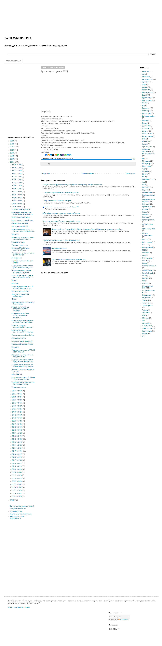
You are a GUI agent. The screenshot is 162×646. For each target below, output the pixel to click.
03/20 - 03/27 (17, 463)
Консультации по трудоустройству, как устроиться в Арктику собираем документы (73, 185)
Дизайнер (146, 126)
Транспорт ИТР (147, 305)
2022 (12, 144)
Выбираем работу (148, 116)
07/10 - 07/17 (17, 415)
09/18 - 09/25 (17, 207)
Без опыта (146, 90)
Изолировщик (17, 258)
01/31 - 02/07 (17, 484)
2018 (12, 156)
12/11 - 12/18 (17, 170)
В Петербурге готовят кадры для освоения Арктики (61, 213)
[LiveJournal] (61, 155)
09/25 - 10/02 (17, 204)
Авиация (145, 71)
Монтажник (146, 166)
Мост (144, 177)
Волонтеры (146, 111)
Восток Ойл (146, 113)
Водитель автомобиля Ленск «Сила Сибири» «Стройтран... (23, 365)
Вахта (144, 103)
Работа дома (147, 242)
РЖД (144, 250)
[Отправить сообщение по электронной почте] (48, 164)
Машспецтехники (148, 154)
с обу (144, 255)
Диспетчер (146, 128)
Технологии (146, 303)
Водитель (145, 108)
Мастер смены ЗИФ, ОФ (20, 226)
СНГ (143, 281)
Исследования (147, 136)
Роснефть (145, 253)
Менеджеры (146, 164)
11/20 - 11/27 (17, 180)
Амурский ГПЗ (147, 79)
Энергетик (15, 347)
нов (143, 182)
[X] (53, 155)
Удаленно (145, 313)
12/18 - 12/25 (17, 168)
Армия (144, 87)
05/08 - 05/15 (17, 442)
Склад (144, 275)
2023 (12, 141)
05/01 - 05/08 (17, 445)
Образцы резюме (148, 195)
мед (143, 158)
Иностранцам (147, 134)
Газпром (145, 120)
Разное (145, 245)
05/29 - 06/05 (17, 433)
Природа (145, 217)
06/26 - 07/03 (17, 421)
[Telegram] (70, 155)
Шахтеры (145, 318)
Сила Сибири (147, 270)
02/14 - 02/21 (17, 478)
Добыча (145, 131)
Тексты (144, 300)
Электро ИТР (147, 326)
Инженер (15, 283)
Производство (147, 224)
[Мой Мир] (51, 155)
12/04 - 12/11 (17, 174)
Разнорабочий (147, 247)
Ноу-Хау (145, 190)
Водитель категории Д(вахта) (20, 514)
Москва (145, 174)
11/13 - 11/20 (17, 183)
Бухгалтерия (146, 100)
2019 (12, 153)
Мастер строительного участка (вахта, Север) (23, 254)
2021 (12, 147)
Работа (145, 239)
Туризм (145, 310)
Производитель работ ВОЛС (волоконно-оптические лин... (23, 230)
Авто (144, 74)
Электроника (147, 331)
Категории (146, 141)
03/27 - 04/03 (17, 460)
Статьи (144, 283)
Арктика (145, 82)
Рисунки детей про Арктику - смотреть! (58, 201)
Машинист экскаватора (147, 150)
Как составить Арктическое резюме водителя (68, 259)
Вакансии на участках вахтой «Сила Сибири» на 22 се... (22, 287)
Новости (145, 187)
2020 (12, 150)
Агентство (146, 76)
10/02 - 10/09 (17, 201)
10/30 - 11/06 (17, 189)
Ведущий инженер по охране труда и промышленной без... (23, 361)
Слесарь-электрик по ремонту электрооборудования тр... (23, 321)
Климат (145, 144)
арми (144, 84)
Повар (144, 212)
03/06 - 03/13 (17, 469)
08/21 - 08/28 (17, 400)
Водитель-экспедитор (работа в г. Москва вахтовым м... (23, 378)
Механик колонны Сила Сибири (23, 335)
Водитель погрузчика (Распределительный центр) (61, 221)
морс (144, 169)
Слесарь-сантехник (19, 338)
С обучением (147, 258)
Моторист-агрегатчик (18, 509)
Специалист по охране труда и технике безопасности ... (23, 238)
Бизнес (144, 95)
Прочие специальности (148, 234)
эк (143, 320)
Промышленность (148, 229)
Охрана (145, 209)
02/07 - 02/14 (17, 481)
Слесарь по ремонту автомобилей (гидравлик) (22, 326)
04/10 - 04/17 (17, 454)
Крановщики (147, 147)
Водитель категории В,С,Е (21, 209)
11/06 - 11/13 (17, 186)
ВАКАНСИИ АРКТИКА (17, 38)
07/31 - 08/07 (17, 406)
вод (143, 105)
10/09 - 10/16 (17, 198)
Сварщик (145, 261)
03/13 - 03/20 (17, 466)
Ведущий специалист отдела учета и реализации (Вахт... (22, 266)
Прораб (14, 280)
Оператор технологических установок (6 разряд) (21, 271)
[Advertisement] (66, 15)
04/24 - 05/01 (17, 448)
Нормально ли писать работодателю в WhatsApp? (62, 240)
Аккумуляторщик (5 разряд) (22, 341)
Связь (144, 263)
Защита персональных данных (19, 607)
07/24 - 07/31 (17, 409)
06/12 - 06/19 (17, 427)
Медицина (146, 161)
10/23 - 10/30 (17, 192)
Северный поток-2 (149, 266)
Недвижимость (147, 179)
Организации (147, 207)
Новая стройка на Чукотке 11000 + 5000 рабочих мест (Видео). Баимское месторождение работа (87, 229)
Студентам (146, 298)
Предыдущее (130, 173)
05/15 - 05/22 (17, 439)
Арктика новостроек (59, 248)
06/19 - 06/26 (17, 424)
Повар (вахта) (17, 374)
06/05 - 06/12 (17, 430)
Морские (145, 171)
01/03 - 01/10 (17, 496)
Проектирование (148, 220)
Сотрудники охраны (19, 387)
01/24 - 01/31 (17, 487)
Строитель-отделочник (20, 223)
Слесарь (145, 278)
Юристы (145, 334)
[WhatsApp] (65, 155)
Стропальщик (147, 295)
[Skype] (68, 155)
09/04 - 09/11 (17, 394)
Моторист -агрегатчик (20, 245)
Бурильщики (146, 98)
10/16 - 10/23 (17, 195)
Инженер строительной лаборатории (20, 295)
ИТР (143, 139)
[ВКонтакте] (46, 155)
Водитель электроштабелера (22, 220)
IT (143, 336)
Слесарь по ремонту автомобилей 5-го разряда (22, 331)
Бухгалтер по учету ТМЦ (20, 291)
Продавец (15, 234)
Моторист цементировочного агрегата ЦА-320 (22, 356)
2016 (12, 162)
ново (144, 185)
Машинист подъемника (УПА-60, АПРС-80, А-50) (23, 351)
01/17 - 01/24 (17, 490)
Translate (125, 620)
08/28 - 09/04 (17, 397)
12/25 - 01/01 (17, 165)
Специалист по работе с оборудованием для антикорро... (20, 315)
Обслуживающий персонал (148, 200)
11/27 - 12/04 (17, 177)
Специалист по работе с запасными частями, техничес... (20, 309)
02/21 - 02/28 (17, 475)
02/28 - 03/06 (17, 472)
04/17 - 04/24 (17, 451)
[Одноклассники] (48, 155)
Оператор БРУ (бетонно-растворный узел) (21, 249)
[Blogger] (56, 155)
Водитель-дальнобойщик (21, 217)
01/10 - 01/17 (17, 493)
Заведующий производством (22, 344)
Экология (145, 323)
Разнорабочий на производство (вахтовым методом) (23, 383)
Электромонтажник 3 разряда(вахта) (17, 517)
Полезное (145, 215)
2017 (12, 159)
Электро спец (147, 328)
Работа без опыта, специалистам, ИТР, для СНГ (62, 207)
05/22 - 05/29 (17, 436)
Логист (14, 299)
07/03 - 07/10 (17, 418)
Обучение (145, 204)
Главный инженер (18, 242)
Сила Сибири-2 (147, 273)
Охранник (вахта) (16, 511)
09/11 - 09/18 (17, 391)
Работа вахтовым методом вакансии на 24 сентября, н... (23, 213)
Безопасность (147, 92)
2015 (12, 500)
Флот (144, 315)
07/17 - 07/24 (17, 412)
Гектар (144, 123)
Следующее (45, 173)
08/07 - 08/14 (17, 403)
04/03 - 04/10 (17, 457)
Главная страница (13, 61)
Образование (147, 192)
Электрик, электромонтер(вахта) (22, 506)
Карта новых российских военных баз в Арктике (61, 193)
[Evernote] (58, 155)
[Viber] (63, 155)
